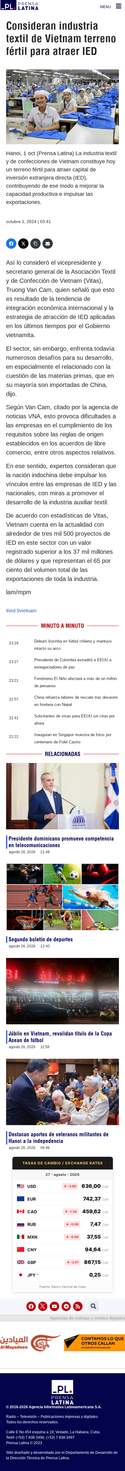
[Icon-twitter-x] (43, 1306)
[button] (94, 1306)
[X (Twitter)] (23, 243)
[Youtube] (54, 1306)
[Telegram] (66, 1306)
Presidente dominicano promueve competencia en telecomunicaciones (61, 842)
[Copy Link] (35, 243)
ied (12, 610)
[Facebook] (11, 243)
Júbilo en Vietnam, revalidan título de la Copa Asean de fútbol (60, 1037)
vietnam (27, 610)
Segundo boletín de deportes (40, 939)
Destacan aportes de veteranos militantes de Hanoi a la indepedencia (58, 1137)
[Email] (47, 243)
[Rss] (78, 1306)
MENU (105, 7)
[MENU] (119, 6)
